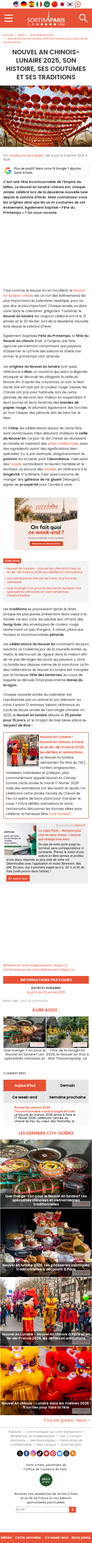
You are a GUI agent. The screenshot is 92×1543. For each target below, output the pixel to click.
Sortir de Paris (71, 1445)
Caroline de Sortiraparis (26, 155)
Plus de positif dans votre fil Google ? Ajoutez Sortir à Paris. (47, 170)
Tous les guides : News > (67, 1420)
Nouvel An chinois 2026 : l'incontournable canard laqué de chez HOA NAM (44, 1111)
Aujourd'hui (24, 1085)
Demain (67, 1085)
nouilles (50, 469)
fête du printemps (34, 1001)
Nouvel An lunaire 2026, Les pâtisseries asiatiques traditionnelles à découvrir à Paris (46, 1267)
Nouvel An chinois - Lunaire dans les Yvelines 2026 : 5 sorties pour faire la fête (46, 1405)
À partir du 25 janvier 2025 (46, 992)
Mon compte (46, 1445)
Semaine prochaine (67, 1097)
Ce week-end (24, 1097)
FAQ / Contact (71, 1436)
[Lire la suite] (60, 813)
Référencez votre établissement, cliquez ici (35, 965)
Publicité (15, 1432)
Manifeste (17, 1440)
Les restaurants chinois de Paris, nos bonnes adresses (42, 580)
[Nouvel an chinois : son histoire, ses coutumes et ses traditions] (46, 116)
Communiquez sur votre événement (54, 1432)
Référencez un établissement (32, 1436)
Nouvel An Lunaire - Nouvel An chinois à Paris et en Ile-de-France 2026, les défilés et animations (45, 570)
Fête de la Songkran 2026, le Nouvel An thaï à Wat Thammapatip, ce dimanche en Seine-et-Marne (67, 1054)
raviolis (16, 464)
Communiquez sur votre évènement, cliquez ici (38, 969)
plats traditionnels (63, 443)
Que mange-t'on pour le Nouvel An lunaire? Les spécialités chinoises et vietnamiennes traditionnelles (44, 592)
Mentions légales (42, 1440)
